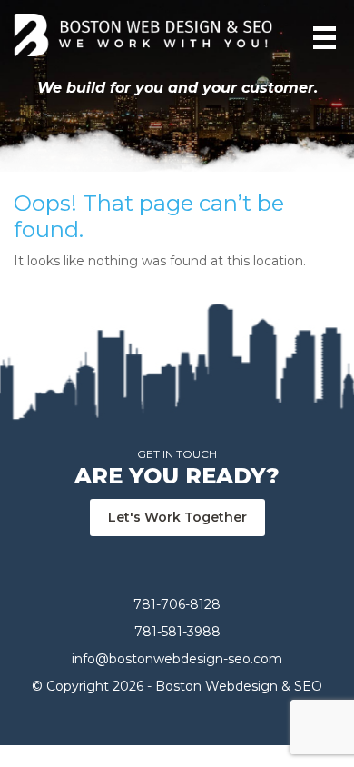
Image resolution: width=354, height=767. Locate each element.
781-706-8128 (177, 604)
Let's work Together (177, 517)
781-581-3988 (177, 631)
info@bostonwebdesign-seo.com (177, 659)
